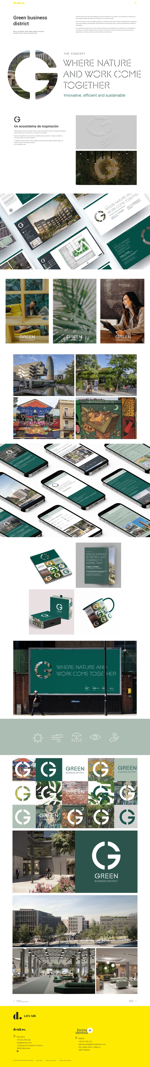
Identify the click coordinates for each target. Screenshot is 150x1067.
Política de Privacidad (65, 1060)
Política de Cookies (50, 1060)
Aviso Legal (39, 1060)
